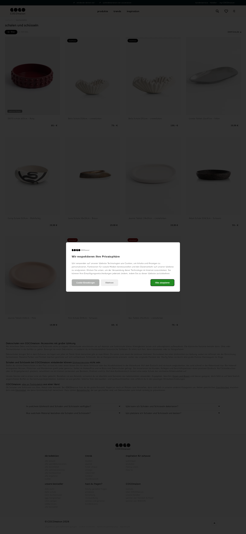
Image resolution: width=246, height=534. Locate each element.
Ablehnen (109, 283)
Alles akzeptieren (162, 283)
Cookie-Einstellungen (85, 283)
